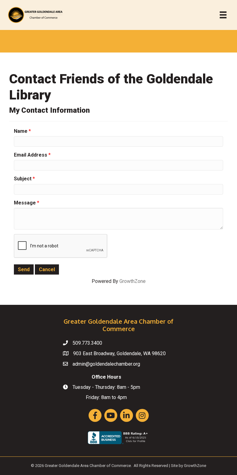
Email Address (30, 155)
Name (20, 131)
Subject (22, 179)
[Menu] (223, 15)
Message (25, 203)
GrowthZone (132, 281)
